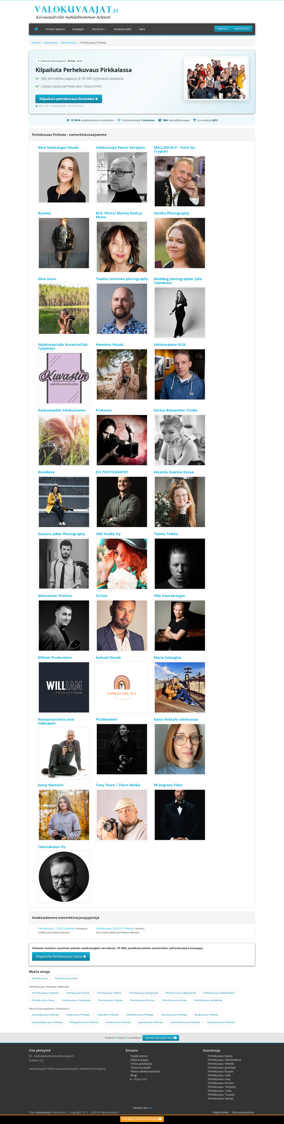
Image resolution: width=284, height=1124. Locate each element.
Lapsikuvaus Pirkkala (150, 1022)
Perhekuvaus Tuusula (221, 1094)
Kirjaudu (222, 28)
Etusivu (36, 42)
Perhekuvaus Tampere (45, 993)
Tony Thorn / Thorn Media (118, 785)
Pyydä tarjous (55, 29)
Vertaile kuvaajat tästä (159, 1038)
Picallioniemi (106, 719)
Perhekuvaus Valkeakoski (180, 993)
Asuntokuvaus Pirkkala (45, 1014)
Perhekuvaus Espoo (220, 1056)
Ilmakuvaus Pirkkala (206, 1014)
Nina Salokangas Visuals (58, 147)
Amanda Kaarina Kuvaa (174, 472)
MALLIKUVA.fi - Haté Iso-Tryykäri (175, 149)
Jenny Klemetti (51, 785)
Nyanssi (44, 213)
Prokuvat (104, 410)
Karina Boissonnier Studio (175, 410)
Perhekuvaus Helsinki (221, 1063)
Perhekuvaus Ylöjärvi (109, 993)
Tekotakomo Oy (51, 846)
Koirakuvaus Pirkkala (118, 1022)
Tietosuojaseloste (242, 1112)
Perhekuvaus (69, 42)
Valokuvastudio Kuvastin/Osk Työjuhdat (63, 346)
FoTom (101, 595)
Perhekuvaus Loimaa (174, 1000)
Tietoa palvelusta (141, 1063)
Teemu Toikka (166, 533)
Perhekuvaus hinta (66, 978)
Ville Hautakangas (169, 595)
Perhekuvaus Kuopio (220, 1071)
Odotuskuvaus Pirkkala (221, 1022)
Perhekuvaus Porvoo (221, 1083)
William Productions (55, 657)
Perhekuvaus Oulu (219, 1079)
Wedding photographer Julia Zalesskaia (178, 280)
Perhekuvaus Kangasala (143, 993)
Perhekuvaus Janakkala (208, 1000)
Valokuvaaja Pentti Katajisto (120, 147)
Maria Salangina (167, 657)
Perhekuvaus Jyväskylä (222, 1067)
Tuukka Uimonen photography (122, 278)
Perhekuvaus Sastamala (76, 1000)
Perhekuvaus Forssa (142, 1000)
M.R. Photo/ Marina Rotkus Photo (119, 215)
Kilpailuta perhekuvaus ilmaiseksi (67, 99)
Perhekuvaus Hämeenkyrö (219, 993)
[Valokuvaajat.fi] (82, 13)
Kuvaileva (46, 472)
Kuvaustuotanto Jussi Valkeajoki (56, 721)
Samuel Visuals (108, 657)
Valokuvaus (51, 42)
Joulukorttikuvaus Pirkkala (47, 1022)
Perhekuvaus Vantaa (220, 1098)
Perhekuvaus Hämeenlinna (224, 1060)
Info (142, 29)
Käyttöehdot (221, 1112)
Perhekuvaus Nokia (77, 993)
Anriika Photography (171, 213)
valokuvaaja (43, 1112)
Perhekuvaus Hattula (110, 1000)
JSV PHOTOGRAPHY (112, 472)
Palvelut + (99, 29)
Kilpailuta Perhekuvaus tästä (59, 956)
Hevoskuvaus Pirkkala (174, 1014)
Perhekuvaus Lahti (219, 1075)
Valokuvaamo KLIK (170, 344)
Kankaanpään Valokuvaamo (62, 410)
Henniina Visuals (109, 344)
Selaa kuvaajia (139, 1060)
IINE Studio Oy (108, 533)
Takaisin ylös (140, 1108)
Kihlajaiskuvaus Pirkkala (84, 1022)
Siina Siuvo (47, 278)
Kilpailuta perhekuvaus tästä (140, 1119)
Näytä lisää (140, 1079)
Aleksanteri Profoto (55, 595)
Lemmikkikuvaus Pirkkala (185, 1022)
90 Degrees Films (168, 785)
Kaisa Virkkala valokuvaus (176, 719)
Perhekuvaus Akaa (43, 1000)
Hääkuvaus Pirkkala (78, 1014)
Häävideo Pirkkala (108, 1014)
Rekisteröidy (241, 28)
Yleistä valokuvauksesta (145, 1071)
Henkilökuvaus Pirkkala (140, 1014)
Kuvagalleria (122, 29)
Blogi (133, 1075)
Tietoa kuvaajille (140, 1067)
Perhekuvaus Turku (220, 1091)
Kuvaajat (78, 29)
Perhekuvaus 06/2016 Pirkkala (114, 928)
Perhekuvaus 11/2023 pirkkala (56, 928)
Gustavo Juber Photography (61, 533)
